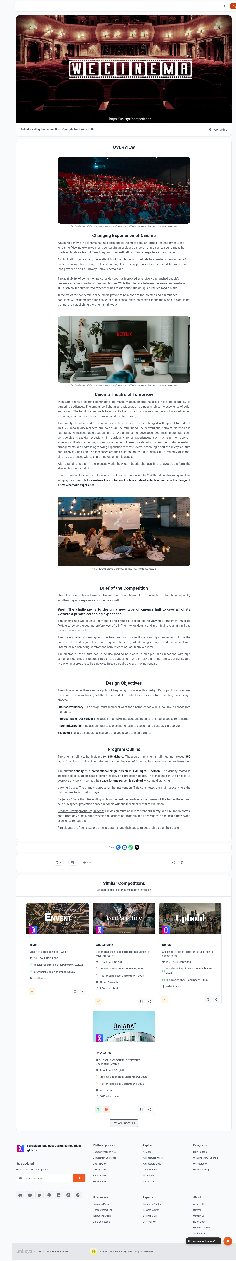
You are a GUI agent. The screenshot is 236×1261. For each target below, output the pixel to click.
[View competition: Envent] (57, 918)
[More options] (191, 862)
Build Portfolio (200, 1152)
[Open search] (224, 6)
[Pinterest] (49, 1195)
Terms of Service (101, 1175)
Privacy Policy (100, 1169)
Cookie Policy (99, 1164)
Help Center (199, 1222)
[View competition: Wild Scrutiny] (124, 918)
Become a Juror (151, 1210)
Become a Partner (102, 1204)
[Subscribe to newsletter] (79, 1178)
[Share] (173, 862)
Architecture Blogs (152, 1164)
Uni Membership (201, 1169)
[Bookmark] (182, 862)
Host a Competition (102, 1210)
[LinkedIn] (124, 847)
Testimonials (199, 1233)
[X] (137, 847)
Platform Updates (202, 1227)
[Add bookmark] (75, 991)
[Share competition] (83, 991)
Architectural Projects (153, 1158)
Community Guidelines (104, 1152)
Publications (149, 1181)
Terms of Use (99, 1181)
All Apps (147, 1152)
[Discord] (20, 1195)
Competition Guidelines (104, 1158)
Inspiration (148, 1175)
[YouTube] (30, 1195)
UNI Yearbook (200, 1164)
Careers (197, 1210)
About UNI (198, 1204)
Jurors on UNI (150, 1222)
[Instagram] (68, 1195)
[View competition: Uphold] (190, 918)
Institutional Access (102, 1216)
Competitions (150, 1169)
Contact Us (198, 1216)
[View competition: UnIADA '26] (124, 1026)
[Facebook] (118, 847)
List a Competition (102, 1222)
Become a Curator (152, 1204)
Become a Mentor (151, 1216)
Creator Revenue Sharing (205, 1158)
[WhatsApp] (130, 847)
